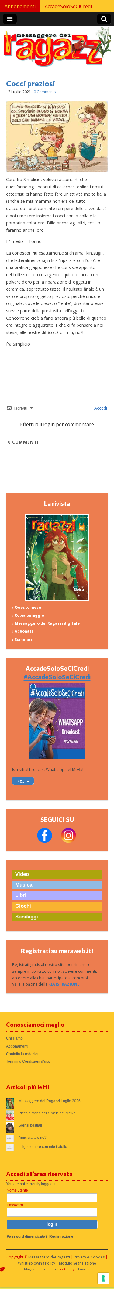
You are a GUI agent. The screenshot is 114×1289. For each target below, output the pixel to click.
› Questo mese (26, 607)
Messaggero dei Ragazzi (49, 1257)
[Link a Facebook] (44, 841)
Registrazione (61, 1236)
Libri (20, 895)
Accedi (100, 408)
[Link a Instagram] (68, 841)
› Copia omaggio (28, 615)
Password (15, 1205)
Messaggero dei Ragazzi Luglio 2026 (50, 1101)
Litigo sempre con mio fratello (43, 1147)
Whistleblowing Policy (36, 1263)
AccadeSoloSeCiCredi (68, 6)
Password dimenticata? (27, 1236)
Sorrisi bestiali (30, 1125)
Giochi (23, 906)
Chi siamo (14, 1038)
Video (22, 874)
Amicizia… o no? (33, 1137)
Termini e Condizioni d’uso (28, 1061)
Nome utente (17, 1190)
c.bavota (82, 1269)
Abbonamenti (20, 6)
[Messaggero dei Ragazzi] (57, 49)
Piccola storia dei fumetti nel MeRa (47, 1113)
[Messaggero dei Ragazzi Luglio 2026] (57, 599)
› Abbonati (22, 631)
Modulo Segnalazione (77, 1263)
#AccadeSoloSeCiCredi (57, 677)
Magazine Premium (40, 1269)
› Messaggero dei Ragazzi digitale (46, 623)
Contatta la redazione (24, 1054)
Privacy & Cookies (89, 1257)
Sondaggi (26, 917)
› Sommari (22, 639)
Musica (23, 885)
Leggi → (23, 780)
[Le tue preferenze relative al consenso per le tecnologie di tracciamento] (103, 1278)
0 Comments (45, 91)
